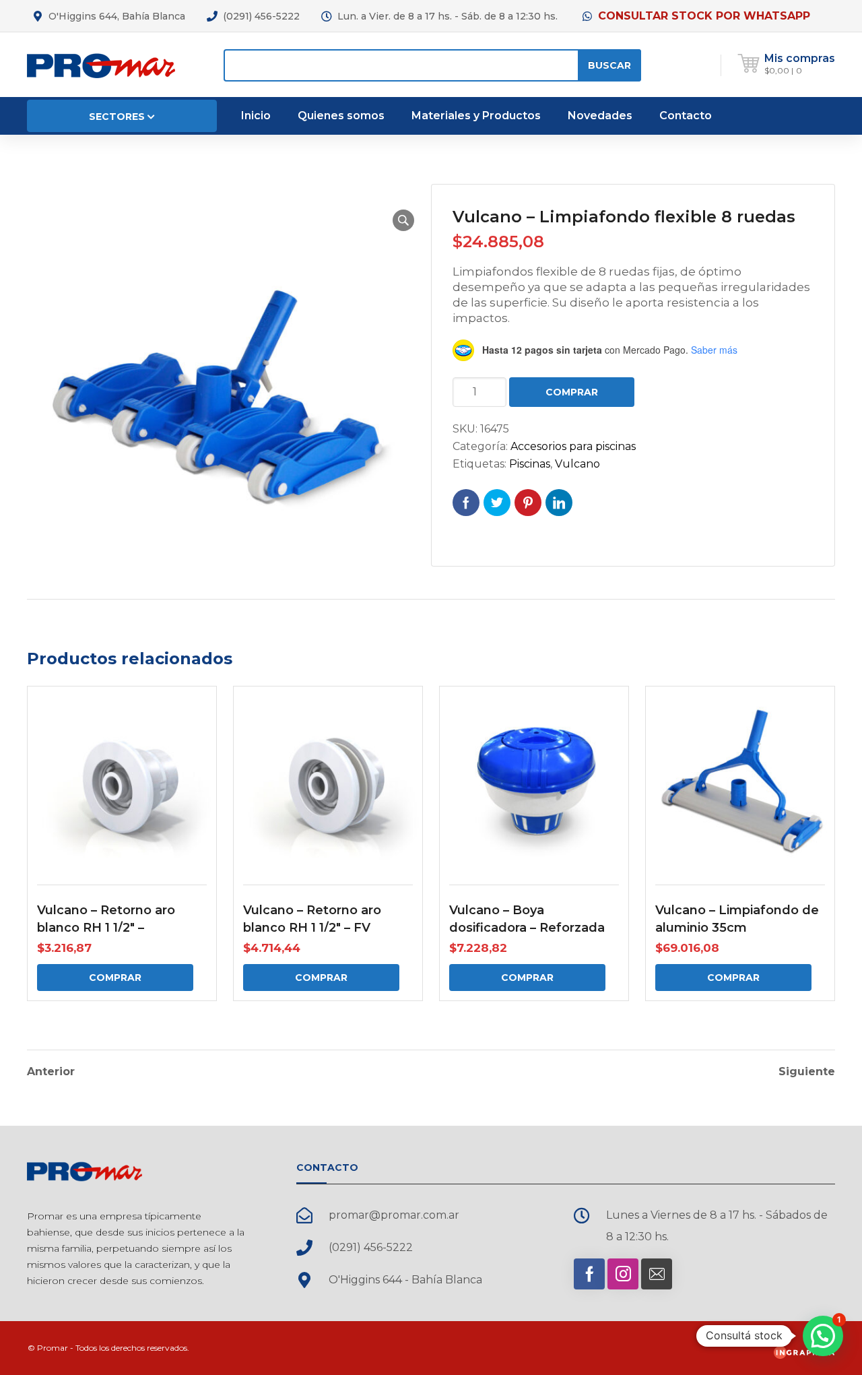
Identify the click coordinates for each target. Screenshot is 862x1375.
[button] (403, 220)
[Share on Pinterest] (528, 502)
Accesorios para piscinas (573, 446)
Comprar (571, 392)
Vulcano (577, 463)
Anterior (51, 1071)
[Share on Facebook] (466, 502)
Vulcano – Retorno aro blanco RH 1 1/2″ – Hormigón (106, 928)
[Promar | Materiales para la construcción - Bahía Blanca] (101, 64)
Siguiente (806, 1071)
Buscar (609, 65)
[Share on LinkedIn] (558, 502)
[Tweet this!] (497, 502)
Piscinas (529, 463)
